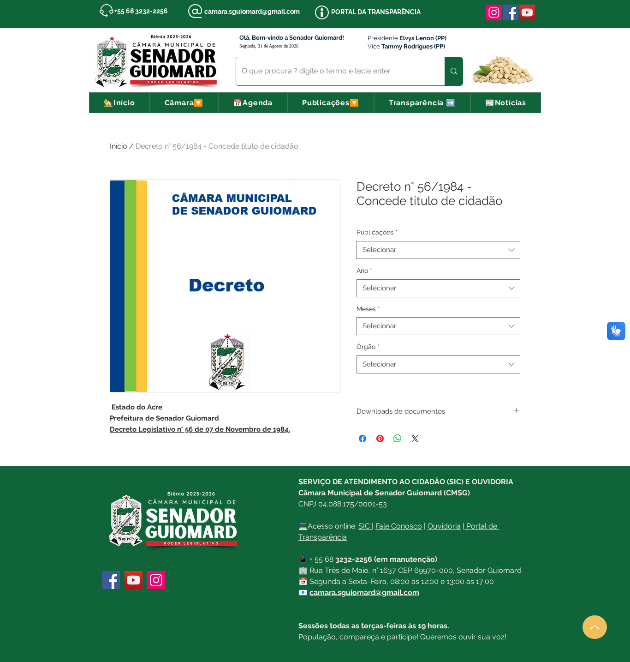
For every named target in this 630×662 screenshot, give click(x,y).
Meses (368, 309)
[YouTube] (527, 12)
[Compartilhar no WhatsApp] (397, 438)
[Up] (594, 627)
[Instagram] (494, 12)
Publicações (377, 232)
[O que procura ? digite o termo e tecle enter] (454, 71)
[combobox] (438, 250)
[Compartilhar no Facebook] (362, 438)
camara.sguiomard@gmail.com (252, 11)
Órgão (368, 346)
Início (118, 146)
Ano (364, 270)
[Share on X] (415, 438)
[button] (184, 102)
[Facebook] (510, 12)
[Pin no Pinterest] (380, 438)
